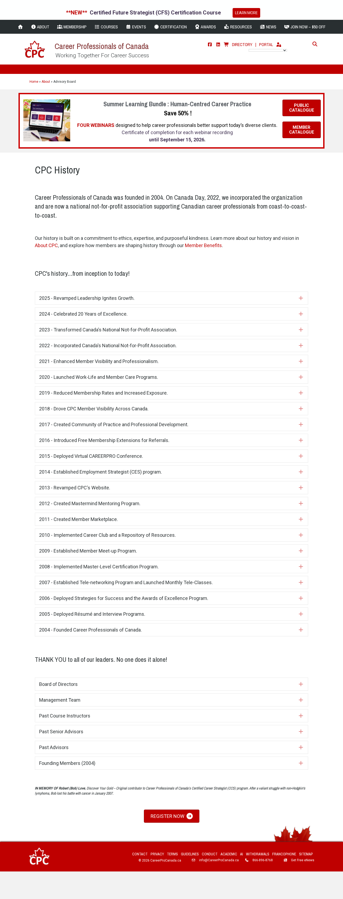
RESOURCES (240, 27)
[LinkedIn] (218, 44)
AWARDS (208, 27)
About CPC (46, 245)
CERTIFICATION (173, 27)
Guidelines (190, 854)
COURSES (109, 27)
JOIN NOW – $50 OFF (307, 27)
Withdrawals (257, 854)
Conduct (210, 854)
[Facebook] (210, 44)
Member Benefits (203, 245)
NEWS (270, 27)
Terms (172, 854)
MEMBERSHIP (74, 27)
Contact (140, 854)
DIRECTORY (242, 44)
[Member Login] (279, 44)
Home (33, 82)
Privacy (157, 854)
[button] (171, 298)
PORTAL (266, 44)
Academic (229, 854)
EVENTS (138, 27)
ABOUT (42, 27)
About (46, 82)
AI (241, 854)
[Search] (313, 43)
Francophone (284, 854)
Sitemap (306, 854)
